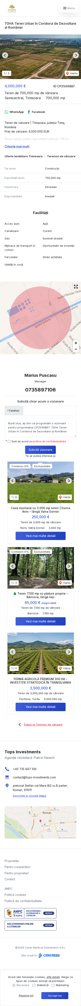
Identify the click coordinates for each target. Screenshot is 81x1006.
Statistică (42, 985)
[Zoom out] (76, 349)
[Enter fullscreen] (76, 287)
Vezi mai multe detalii (40, 536)
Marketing (62, 985)
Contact (10, 879)
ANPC (8, 888)
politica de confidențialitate (49, 441)
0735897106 (40, 390)
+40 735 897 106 (25, 769)
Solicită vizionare (40, 450)
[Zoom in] (76, 343)
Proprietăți (12, 861)
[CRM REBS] (49, 955)
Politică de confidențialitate (23, 901)
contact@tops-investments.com (34, 777)
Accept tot (55, 995)
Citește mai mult (17, 146)
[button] (5, 55)
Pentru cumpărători (18, 867)
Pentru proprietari (17, 873)
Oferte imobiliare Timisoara (24, 156)
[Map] (40, 318)
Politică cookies (15, 894)
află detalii (53, 977)
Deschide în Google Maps (29, 795)
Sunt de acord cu (38, 441)
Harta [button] (73, 73)
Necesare (23, 985)
